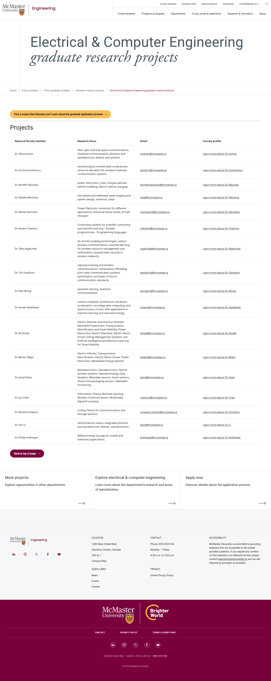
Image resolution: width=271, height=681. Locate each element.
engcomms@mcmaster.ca (232, 559)
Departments (178, 13)
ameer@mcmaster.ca (152, 307)
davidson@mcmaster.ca (154, 272)
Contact (104, 632)
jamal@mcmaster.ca (152, 377)
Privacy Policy (129, 632)
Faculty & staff (189, 4)
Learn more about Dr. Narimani (221, 212)
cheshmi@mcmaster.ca (153, 228)
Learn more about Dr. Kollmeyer (222, 437)
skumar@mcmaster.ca (153, 153)
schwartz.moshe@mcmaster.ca (158, 412)
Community (228, 4)
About (262, 13)
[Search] (266, 4)
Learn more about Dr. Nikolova (221, 197)
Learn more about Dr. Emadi (219, 333)
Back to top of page (25, 453)
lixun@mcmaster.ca (151, 425)
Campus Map (99, 560)
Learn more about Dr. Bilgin (219, 357)
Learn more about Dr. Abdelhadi (222, 307)
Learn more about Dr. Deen (219, 377)
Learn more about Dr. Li (217, 425)
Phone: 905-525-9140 (162, 544)
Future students (126, 13)
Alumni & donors (209, 4)
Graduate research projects (90, 90)
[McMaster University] (135, 613)
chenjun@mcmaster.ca (153, 397)
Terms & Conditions (164, 632)
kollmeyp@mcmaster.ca (154, 437)
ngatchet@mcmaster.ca (154, 248)
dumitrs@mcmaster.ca (153, 170)
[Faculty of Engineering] (29, 9)
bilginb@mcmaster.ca (152, 357)
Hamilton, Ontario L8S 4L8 (138, 656)
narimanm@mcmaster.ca (155, 212)
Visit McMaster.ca (250, 4)
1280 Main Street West (104, 544)
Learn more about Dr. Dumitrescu (223, 170)
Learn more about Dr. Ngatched (221, 248)
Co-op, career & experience (206, 13)
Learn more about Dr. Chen (219, 397)
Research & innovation (240, 13)
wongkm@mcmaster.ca (154, 291)
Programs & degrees (153, 13)
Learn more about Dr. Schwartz (221, 412)
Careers (96, 586)
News (95, 575)
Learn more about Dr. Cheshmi (221, 228)
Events (95, 581)
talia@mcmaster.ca (151, 197)
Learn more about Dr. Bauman (221, 184)
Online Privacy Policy (162, 575)
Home (13, 90)
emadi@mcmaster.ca (152, 333)
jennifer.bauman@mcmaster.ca (158, 184)
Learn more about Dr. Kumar (220, 153)
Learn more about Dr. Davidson (221, 272)
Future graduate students (57, 90)
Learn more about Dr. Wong (219, 291)
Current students (168, 4)
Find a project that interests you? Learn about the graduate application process (58, 114)
